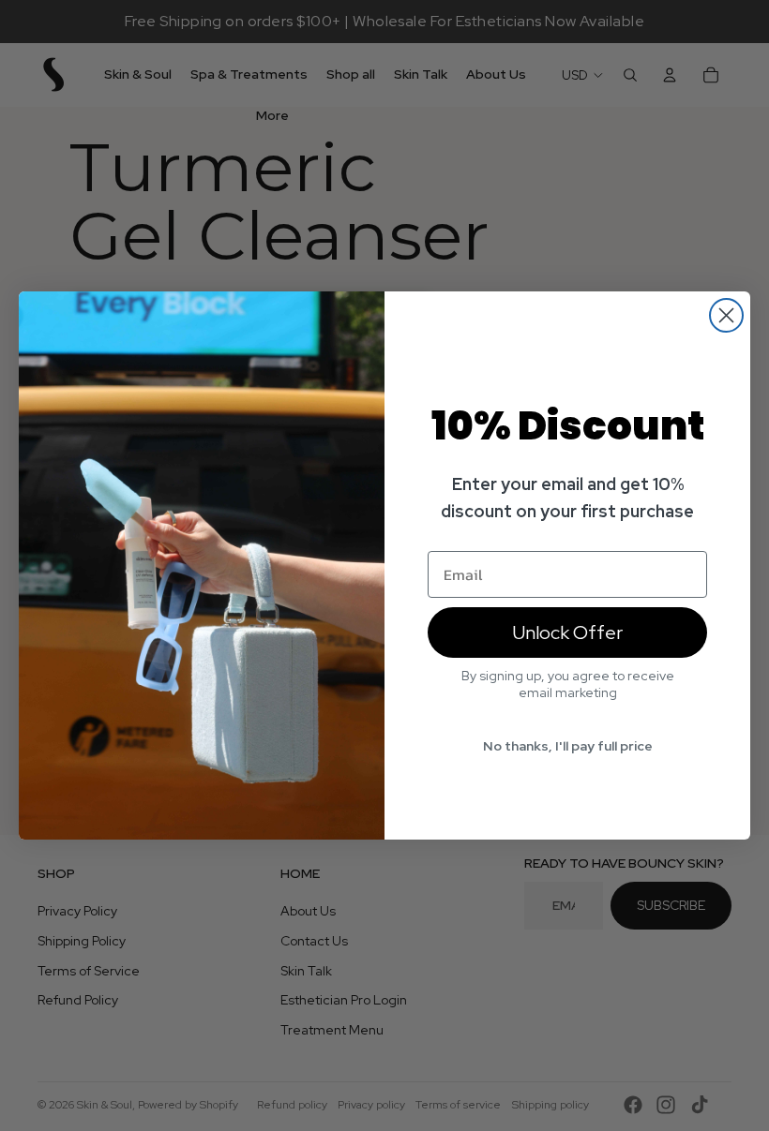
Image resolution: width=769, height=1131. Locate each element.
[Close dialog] (726, 315)
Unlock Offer (567, 632)
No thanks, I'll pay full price (568, 745)
